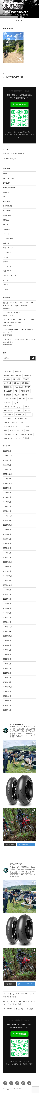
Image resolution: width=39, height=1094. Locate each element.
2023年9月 (7, 529)
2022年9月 (7, 566)
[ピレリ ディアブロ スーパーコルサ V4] (19, 790)
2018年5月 (7, 705)
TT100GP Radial (10, 399)
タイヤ (5, 262)
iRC (4, 197)
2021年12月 (7, 576)
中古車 (5, 285)
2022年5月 (7, 571)
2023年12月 (7, 516)
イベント (6, 234)
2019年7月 (7, 650)
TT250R (22, 399)
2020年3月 (7, 613)
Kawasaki (6, 201)
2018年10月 (7, 687)
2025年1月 (7, 469)
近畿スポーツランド (11, 434)
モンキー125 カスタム (11, 313)
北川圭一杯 (25, 426)
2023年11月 (7, 520)
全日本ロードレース (11, 426)
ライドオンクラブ (9, 275)
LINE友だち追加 (20, 104)
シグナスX (18, 411)
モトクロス (7, 271)
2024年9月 (7, 488)
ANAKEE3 (18, 371)
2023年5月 (7, 548)
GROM (16, 383)
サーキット (7, 252)
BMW (5, 174)
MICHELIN (7, 211)
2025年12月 (7, 455)
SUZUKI (6, 224)
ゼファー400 (8, 414)
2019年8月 (7, 645)
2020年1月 (7, 622)
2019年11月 (7, 631)
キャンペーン (8, 248)
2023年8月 (7, 534)
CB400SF (27, 375)
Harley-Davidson (9, 188)
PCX (16, 391)
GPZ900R (8, 383)
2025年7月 (7, 460)
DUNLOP (6, 183)
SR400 (24, 395)
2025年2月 (7, 465)
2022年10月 (7, 562)
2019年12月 (7, 627)
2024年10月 (7, 483)
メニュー (20, 20)
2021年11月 (7, 580)
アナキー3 (17, 403)
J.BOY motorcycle (15, 12)
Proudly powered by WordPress (13, 1089)
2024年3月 (7, 502)
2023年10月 (7, 525)
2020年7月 (7, 594)
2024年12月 (7, 474)
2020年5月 (7, 604)
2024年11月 (7, 479)
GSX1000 (25, 383)
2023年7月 (7, 539)
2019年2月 (7, 673)
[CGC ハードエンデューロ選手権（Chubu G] (19, 756)
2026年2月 (7, 451)
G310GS (26, 379)
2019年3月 (7, 668)
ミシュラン (8, 418)
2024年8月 (7, 493)
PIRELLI (6, 220)
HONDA (6, 192)
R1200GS (7, 395)
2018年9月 (7, 691)
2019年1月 (7, 678)
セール (5, 257)
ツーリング (7, 266)
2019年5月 (7, 659)
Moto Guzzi (7, 215)
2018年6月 (7, 701)
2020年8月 (7, 590)
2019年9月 (7, 640)
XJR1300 (7, 403)
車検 (27, 430)
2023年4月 (7, 553)
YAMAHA (6, 229)
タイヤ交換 (20, 414)
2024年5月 (7, 497)
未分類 (5, 289)
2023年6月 (7, 543)
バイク (29, 414)
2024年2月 (7, 506)
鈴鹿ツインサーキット (12, 438)
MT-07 (27, 387)
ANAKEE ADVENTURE (13, 375)
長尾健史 (26, 438)
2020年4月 (7, 608)
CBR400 (7, 379)
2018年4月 (7, 710)
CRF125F (16, 379)
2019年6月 (7, 654)
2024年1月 (7, 511)
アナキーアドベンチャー (13, 407)
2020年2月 (7, 617)
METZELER (7, 206)
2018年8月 (7, 696)
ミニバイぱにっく (21, 418)
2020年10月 (7, 585)
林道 (6, 430)
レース (5, 280)
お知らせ (6, 243)
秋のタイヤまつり (16, 430)
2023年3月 (7, 557)
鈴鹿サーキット (26, 434)
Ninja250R (8, 391)
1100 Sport (8, 371)
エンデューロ (8, 238)
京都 (21, 422)
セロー (27, 411)
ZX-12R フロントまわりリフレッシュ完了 (18, 1009)
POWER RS (25, 391)
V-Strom (30, 399)
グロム (26, 407)
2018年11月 (7, 682)
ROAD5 (17, 395)
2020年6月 (7, 599)
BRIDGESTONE (9, 178)
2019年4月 (7, 664)
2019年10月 (7, 636)
